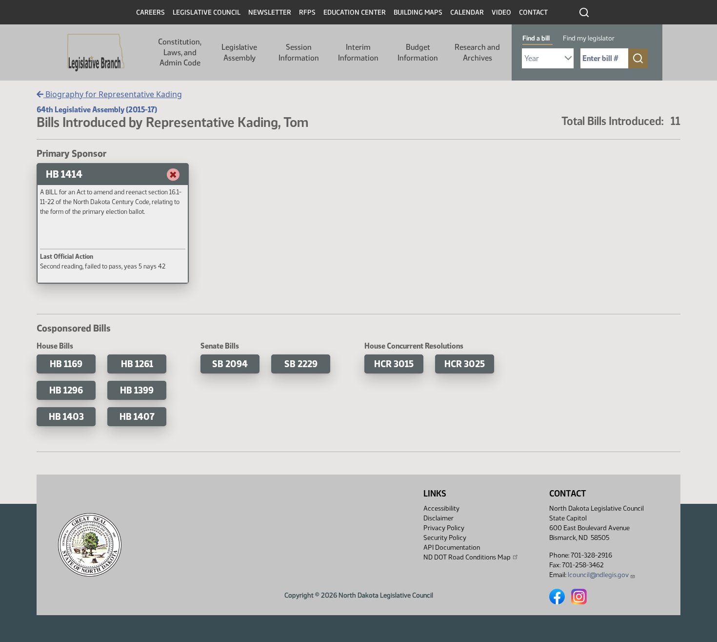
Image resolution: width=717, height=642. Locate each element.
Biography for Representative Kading (112, 94)
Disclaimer (438, 518)
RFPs (307, 12)
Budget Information (418, 52)
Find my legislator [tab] (589, 38)
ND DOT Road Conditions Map (467, 557)
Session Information (299, 52)
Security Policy (444, 538)
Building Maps (418, 12)
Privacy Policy (443, 528)
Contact (533, 12)
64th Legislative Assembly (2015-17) (97, 109)
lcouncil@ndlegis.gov (598, 575)
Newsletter (269, 12)
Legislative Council (206, 12)
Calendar (467, 12)
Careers (150, 12)
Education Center (354, 12)
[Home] (96, 52)
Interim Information (358, 52)
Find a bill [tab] (536, 38)
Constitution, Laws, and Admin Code (179, 52)
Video (501, 12)
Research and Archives (477, 52)
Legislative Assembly (239, 52)
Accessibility (441, 508)
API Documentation (451, 547)
